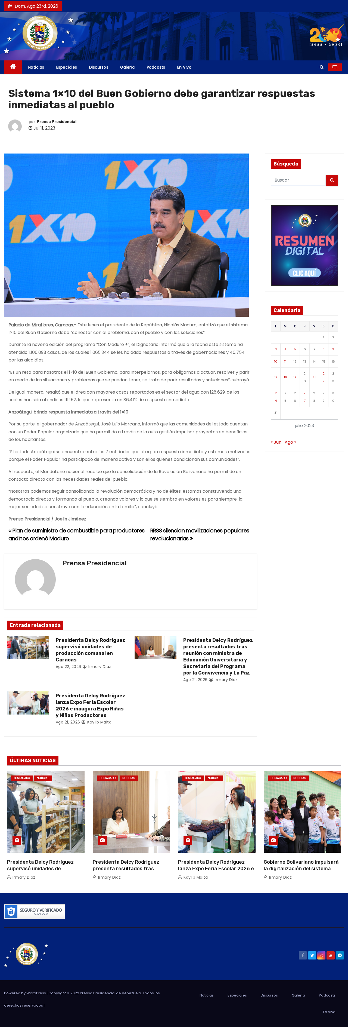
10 (275, 361)
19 (294, 377)
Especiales (66, 67)
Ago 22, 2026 (68, 666)
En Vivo (184, 67)
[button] (322, 67)
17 (275, 377)
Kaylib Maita (98, 722)
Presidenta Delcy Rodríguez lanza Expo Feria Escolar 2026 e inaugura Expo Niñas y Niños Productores (90, 705)
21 (314, 377)
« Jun (276, 442)
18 (285, 377)
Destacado (22, 778)
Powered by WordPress (25, 993)
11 (285, 361)
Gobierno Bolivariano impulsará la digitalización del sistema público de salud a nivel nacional (302, 868)
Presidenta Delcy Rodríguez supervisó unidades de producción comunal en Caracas (90, 650)
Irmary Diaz (99, 666)
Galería (127, 67)
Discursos (98, 67)
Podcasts (156, 67)
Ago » (290, 442)
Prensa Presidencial (56, 121)
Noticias (36, 67)
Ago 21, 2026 (195, 679)
